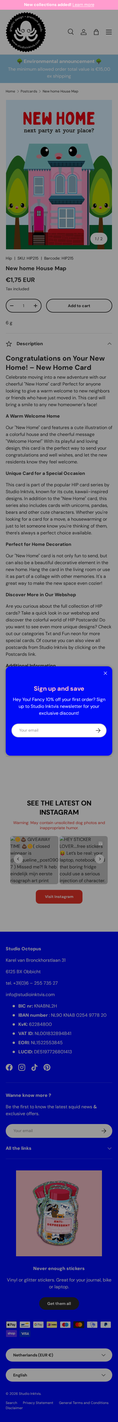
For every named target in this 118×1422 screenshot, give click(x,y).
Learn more (83, 4)
